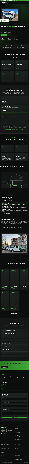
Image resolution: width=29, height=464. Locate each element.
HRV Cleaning (17, 435)
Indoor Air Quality (17, 436)
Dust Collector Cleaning (18, 439)
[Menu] (27, 2)
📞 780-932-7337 (17, 444)
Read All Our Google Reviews (14, 313)
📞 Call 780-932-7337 (4, 367)
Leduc (2, 456)
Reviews (16, 451)
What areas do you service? (6, 343)
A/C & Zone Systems (18, 432)
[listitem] (14, 191)
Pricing (16, 440)
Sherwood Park (3, 451)
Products (16, 448)
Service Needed (4, 407)
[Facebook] (1, 433)
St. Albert (2, 452)
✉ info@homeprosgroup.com (19, 445)
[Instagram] (4, 433)
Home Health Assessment (18, 459)
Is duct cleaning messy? (5, 346)
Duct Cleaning (17, 431)
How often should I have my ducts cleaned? (8, 330)
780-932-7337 (5, 382)
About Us (16, 452)
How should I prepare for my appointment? (8, 349)
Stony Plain (2, 455)
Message (3, 411)
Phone (3, 404)
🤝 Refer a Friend (17, 456)
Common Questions (18, 455)
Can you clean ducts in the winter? (7, 352)
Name (3, 397)
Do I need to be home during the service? (8, 336)
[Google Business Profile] (6, 433)
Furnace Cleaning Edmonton (5, 444)
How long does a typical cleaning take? (8, 333)
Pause (1, 213)
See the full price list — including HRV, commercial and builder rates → (14, 129)
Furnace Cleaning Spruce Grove (5, 445)
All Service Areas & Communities (5, 448)
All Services (16, 428)
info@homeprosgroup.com (7, 385)
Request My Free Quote (14, 417)
